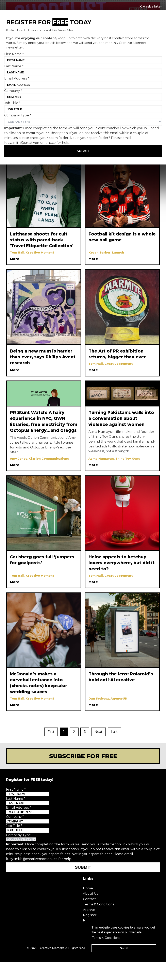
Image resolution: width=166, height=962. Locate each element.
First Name (16, 789)
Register (90, 915)
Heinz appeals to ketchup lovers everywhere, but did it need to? (121, 562)
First (51, 732)
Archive (89, 910)
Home (88, 888)
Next (98, 732)
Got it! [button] (124, 948)
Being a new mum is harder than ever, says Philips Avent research (43, 356)
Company (15, 817)
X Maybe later (150, 6)
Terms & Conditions (98, 904)
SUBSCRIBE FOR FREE (83, 756)
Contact (89, 899)
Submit (83, 867)
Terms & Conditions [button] (106, 937)
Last (114, 732)
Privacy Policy (65, 30)
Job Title (14, 826)
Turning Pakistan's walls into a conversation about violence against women (121, 418)
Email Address (18, 807)
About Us (90, 893)
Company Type (19, 835)
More (14, 259)
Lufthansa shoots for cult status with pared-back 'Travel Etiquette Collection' (41, 239)
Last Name (15, 799)
